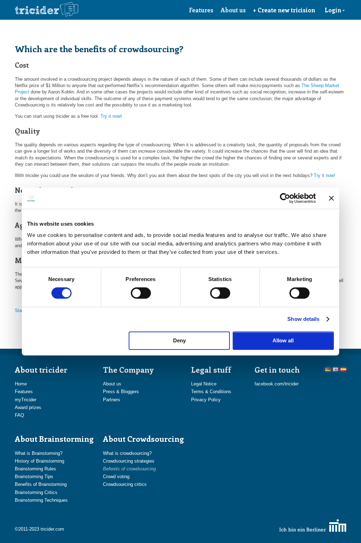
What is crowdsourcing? (127, 453)
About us (233, 10)
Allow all (283, 340)
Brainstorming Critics (36, 492)
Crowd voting (116, 476)
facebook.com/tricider (277, 383)
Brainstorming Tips (34, 476)
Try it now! (111, 116)
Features (201, 10)
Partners (111, 399)
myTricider (25, 399)
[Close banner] (331, 198)
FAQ (19, 415)
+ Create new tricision (284, 10)
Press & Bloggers (121, 391)
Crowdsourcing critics (125, 484)
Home (21, 383)
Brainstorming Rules (35, 468)
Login (333, 10)
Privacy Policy (206, 399)
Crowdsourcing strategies (128, 461)
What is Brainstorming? (38, 453)
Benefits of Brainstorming (41, 484)
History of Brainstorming (39, 461)
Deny (179, 340)
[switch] (141, 293)
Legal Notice (203, 383)
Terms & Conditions (211, 391)
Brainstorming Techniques (41, 500)
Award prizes (28, 407)
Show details (303, 319)
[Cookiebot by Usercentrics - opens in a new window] (285, 198)
